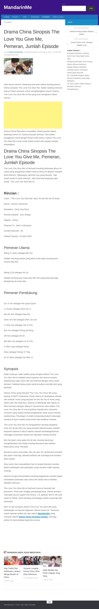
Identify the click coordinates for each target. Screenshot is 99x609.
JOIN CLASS (57, 17)
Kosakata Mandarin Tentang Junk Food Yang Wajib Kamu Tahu (78, 56)
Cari (63, 4)
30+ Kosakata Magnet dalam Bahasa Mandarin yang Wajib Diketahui (78, 78)
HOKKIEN (35, 17)
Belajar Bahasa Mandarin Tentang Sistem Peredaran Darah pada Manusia (77, 70)
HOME (6, 17)
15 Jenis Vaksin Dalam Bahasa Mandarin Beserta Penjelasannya (79, 86)
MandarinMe (18, 7)
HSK (25, 17)
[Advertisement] (33, 115)
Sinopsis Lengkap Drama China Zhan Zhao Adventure (31, 571)
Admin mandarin (16, 52)
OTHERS (46, 17)
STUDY (15, 17)
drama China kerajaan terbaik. (33, 517)
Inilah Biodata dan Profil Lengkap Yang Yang (51, 573)
